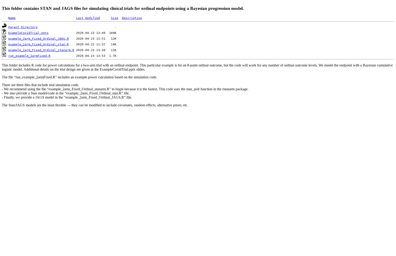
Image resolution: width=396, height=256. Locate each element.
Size (114, 18)
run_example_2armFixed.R (29, 56)
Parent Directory (23, 27)
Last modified (88, 18)
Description (132, 18)
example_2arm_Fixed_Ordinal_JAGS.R (38, 38)
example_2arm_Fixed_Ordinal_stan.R (38, 44)
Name (12, 18)
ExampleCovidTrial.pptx (28, 33)
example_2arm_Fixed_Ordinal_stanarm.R (41, 50)
